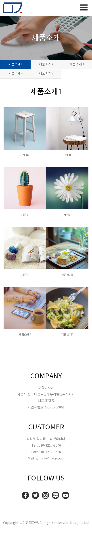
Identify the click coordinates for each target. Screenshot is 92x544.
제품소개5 (46, 73)
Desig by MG (79, 523)
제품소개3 (76, 64)
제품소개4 (15, 73)
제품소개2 (46, 64)
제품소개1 (15, 64)
